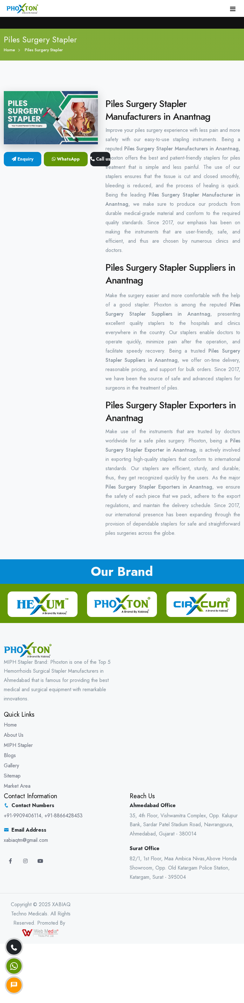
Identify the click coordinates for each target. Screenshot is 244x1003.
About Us (14, 735)
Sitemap (12, 775)
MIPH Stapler (18, 745)
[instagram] (25, 861)
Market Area (17, 786)
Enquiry (24, 159)
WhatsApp (68, 159)
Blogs (10, 755)
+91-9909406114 (22, 815)
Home (9, 50)
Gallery (11, 765)
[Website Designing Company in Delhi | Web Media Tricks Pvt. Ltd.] (41, 932)
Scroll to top (14, 503)
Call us (102, 159)
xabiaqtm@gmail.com (26, 840)
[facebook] (10, 861)
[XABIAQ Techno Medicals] (22, 7)
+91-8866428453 (63, 815)
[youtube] (40, 861)
